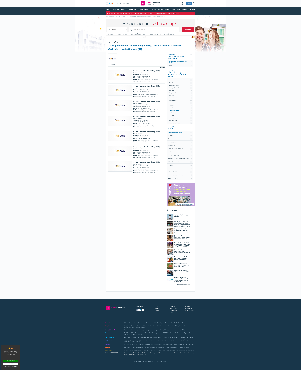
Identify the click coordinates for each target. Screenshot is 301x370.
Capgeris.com (128, 353)
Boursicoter (161, 347)
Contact (119, 3)
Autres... (180, 65)
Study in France (189, 310)
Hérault (180, 113)
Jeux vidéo (175, 344)
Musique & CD (148, 344)
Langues (167, 323)
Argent (167, 9)
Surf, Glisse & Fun (129, 333)
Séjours (186, 333)
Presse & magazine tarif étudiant (133, 344)
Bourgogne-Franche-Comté (180, 93)
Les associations (139, 350)
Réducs (191, 337)
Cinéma (169, 344)
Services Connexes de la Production (179, 175)
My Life (192, 330)
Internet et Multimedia (179, 155)
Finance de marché (179, 145)
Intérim (145, 13)
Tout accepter (10, 360)
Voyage (153, 9)
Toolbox (151, 323)
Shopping (156, 330)
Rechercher (188, 29)
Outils (165, 13)
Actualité (156, 323)
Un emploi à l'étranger (153, 13)
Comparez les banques (131, 347)
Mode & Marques (134, 330)
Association (108, 350)
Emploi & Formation (171, 330)
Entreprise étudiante (150, 350)
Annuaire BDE (161, 350)
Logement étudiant (136, 340)
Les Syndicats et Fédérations (174, 350)
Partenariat (188, 308)
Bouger (172, 333)
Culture (160, 9)
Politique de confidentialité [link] (10, 366)
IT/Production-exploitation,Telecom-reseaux (179, 158)
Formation (115, 9)
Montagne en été (157, 333)
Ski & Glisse (166, 333)
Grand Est (180, 83)
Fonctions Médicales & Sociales (179, 148)
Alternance (130, 13)
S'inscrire (189, 3)
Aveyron (180, 105)
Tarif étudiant (133, 9)
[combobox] (111, 34)
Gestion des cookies (162, 361)
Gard (180, 108)
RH (179, 168)
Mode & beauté (144, 9)
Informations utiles (129, 341)
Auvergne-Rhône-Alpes (180, 88)
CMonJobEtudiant (124, 13)
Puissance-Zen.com (173, 353)
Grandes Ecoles (175, 323)
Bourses (154, 347)
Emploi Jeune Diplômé (139, 13)
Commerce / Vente (179, 138)
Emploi (108, 9)
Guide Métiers (133, 323)
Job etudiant (117, 13)
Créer (125, 350)
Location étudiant (162, 340)
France (179, 80)
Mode (169, 337)
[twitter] (110, 3)
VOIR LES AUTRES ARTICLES (184, 284)
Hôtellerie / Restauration (179, 152)
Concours (155, 344)
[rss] (112, 3)
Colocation (127, 340)
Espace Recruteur (171, 13)
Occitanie (180, 103)
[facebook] (107, 3)
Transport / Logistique (179, 178)
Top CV (143, 327)
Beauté (126, 330)
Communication (179, 142)
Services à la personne (179, 171)
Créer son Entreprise (175, 325)
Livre (180, 344)
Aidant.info (127, 354)
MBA (182, 323)
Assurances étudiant (171, 347)
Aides (181, 340)
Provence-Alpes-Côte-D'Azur (180, 123)
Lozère (180, 115)
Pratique (139, 334)
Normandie (180, 90)
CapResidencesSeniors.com (141, 353)
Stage (112, 13)
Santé (141, 330)
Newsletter (126, 3)
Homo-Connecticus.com (186, 353)
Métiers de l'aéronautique (179, 162)
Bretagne (180, 95)
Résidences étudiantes (149, 340)
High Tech (192, 9)
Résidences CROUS (173, 340)
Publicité (187, 306)
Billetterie (191, 344)
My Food (162, 330)
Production (179, 165)
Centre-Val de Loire (180, 98)
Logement (124, 9)
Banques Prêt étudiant (144, 347)
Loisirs (141, 337)
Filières (126, 323)
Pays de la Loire (180, 120)
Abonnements (135, 337)
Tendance (186, 330)
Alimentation (175, 337)
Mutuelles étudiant (183, 347)
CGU (156, 306)
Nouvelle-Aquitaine (180, 85)
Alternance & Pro (143, 323)
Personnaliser (10, 364)
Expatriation (161, 13)
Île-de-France (180, 100)
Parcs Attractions (146, 333)
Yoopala (140, 73)
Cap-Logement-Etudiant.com (158, 353)
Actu (178, 9)
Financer (186, 340)
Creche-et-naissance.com (138, 354)
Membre (183, 3)
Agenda (184, 9)
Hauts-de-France (180, 118)
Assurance (179, 135)
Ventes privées (148, 330)
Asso (173, 9)
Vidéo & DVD (163, 344)
